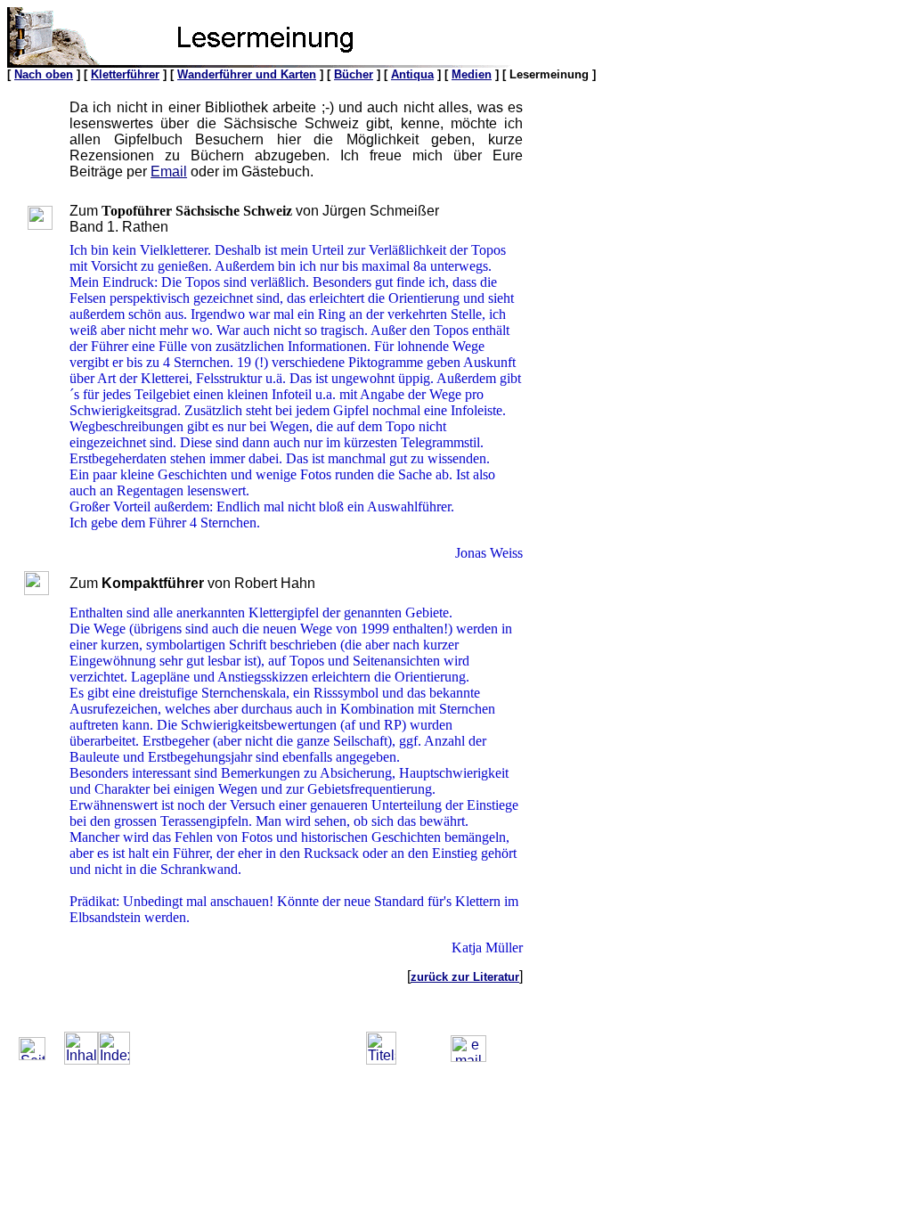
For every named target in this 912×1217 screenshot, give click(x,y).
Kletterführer (125, 74)
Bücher (353, 74)
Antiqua (412, 74)
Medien (472, 74)
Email (169, 171)
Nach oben (43, 74)
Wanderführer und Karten (246, 74)
